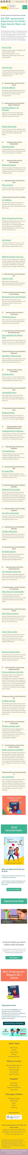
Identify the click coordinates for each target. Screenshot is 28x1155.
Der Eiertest (6, 240)
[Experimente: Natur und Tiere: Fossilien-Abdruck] (14, 85)
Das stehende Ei (8, 777)
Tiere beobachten (8, 451)
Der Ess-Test (6, 47)
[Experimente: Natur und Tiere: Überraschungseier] (14, 162)
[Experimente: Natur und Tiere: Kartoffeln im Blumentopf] (14, 353)
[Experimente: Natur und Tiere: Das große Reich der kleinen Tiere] (14, 332)
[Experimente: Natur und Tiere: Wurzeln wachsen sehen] (14, 723)
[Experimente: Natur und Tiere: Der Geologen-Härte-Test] (14, 569)
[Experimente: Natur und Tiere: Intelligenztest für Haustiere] (14, 428)
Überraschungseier (9, 165)
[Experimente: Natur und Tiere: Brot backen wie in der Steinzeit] (14, 294)
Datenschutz (14, 1129)
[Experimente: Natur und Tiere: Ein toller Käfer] (14, 468)
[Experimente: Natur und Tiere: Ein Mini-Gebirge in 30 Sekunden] (14, 105)
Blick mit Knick (7, 185)
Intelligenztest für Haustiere (12, 431)
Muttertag (14, 1107)
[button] (14, 916)
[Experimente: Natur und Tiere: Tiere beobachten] (14, 448)
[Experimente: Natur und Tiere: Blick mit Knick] (14, 182)
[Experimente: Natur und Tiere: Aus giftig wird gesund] (14, 510)
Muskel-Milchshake (9, 127)
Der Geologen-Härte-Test (11, 572)
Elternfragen (14, 1085)
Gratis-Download (14, 1074)
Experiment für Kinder (14, 901)
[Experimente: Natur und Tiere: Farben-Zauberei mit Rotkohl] (14, 747)
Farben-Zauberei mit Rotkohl (12, 750)
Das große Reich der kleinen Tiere (12, 337)
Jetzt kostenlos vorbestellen (14, 1023)
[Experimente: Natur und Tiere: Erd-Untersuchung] (14, 314)
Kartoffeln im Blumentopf (11, 356)
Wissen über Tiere (14, 1067)
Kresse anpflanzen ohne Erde (12, 672)
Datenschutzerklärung (7, 922)
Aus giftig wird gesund (10, 513)
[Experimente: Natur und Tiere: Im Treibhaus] (14, 197)
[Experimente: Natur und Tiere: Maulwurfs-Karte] (14, 410)
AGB (20, 1129)
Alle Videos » (13, 957)
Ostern (14, 1103)
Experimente (14, 1052)
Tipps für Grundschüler (14, 1087)
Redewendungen (14, 1070)
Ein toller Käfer (7, 471)
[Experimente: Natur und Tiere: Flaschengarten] (14, 371)
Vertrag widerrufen (17, 1134)
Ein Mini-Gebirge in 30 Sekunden (10, 109)
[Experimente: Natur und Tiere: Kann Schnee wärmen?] (14, 610)
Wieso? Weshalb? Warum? (14, 1065)
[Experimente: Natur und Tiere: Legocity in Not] (14, 275)
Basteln (14, 1050)
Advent (14, 1105)
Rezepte (14, 1054)
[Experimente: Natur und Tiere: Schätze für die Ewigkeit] (14, 486)
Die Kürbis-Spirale (9, 552)
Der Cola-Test (7, 68)
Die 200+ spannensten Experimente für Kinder (13, 15)
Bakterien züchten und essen (12, 257)
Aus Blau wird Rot (8, 701)
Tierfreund (22, 39)
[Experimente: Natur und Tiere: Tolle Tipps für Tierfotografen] (14, 589)
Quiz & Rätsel (14, 1072)
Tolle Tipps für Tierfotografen (13, 592)
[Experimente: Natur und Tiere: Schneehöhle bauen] (14, 389)
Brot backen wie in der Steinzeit (13, 297)
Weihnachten (14, 1101)
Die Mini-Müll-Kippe (9, 531)
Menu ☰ (25, 7)
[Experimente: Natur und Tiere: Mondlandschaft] (14, 144)
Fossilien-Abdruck (8, 88)
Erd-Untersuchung (9, 317)
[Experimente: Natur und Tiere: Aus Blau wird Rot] (14, 698)
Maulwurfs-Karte (8, 413)
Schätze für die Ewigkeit (11, 489)
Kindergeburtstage (14, 1098)
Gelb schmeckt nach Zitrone (12, 218)
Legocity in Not (7, 278)
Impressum (5, 1129)
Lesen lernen (14, 1089)
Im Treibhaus (7, 200)
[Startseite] (10, 9)
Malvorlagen (14, 1047)
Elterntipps (14, 1083)
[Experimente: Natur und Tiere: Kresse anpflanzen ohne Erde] (14, 669)
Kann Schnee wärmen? (10, 613)
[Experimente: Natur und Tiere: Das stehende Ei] (14, 774)
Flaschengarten (8, 374)
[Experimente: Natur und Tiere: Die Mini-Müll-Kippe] (14, 528)
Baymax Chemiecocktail (11, 652)
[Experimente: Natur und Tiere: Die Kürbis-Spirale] (14, 548)
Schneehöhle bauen (9, 393)
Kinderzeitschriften (20, 1)
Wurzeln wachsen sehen (11, 726)
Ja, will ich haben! (14, 889)
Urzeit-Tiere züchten (9, 632)
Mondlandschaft (8, 147)
